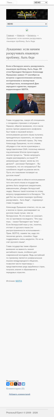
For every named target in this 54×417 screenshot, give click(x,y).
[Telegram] (23, 384)
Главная (10, 35)
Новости (21, 35)
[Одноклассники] (11, 384)
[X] (15, 384)
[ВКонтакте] (8, 384)
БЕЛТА (19, 280)
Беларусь (32, 35)
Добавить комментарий (19, 394)
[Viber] (19, 384)
